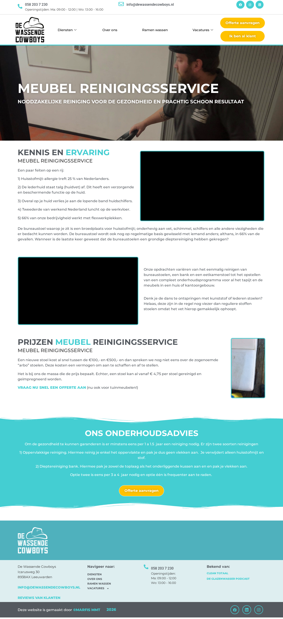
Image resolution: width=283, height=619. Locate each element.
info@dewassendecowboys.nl (150, 4)
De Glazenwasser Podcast (228, 578)
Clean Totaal (217, 573)
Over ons (109, 30)
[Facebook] (234, 609)
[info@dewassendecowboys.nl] (121, 4)
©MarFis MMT (86, 610)
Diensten (65, 30)
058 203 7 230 (36, 4)
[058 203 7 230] (20, 6)
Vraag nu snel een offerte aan (52, 387)
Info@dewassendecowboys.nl (49, 587)
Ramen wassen (155, 30)
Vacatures (201, 30)
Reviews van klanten (39, 598)
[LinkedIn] (246, 609)
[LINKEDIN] (260, 5)
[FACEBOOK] (240, 5)
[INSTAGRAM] (250, 5)
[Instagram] (258, 609)
